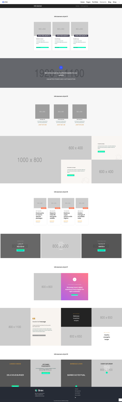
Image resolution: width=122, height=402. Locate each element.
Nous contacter (77, 395)
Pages (88, 2)
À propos (76, 388)
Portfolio (95, 2)
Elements (103, 2)
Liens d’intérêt (77, 393)
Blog (109, 2)
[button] (42, 47)
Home (82, 2)
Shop (114, 2)
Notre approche (78, 390)
